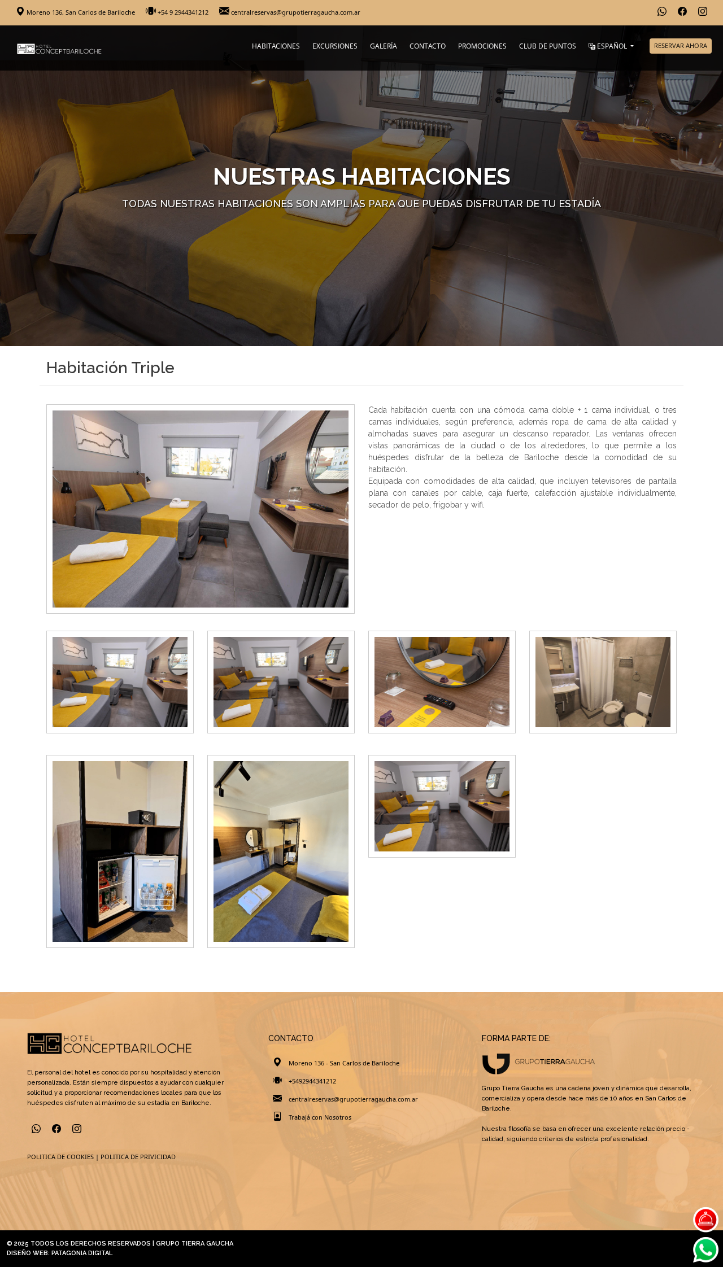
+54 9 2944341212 (183, 12)
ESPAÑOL (612, 46)
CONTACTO (428, 46)
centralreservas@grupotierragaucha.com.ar (294, 12)
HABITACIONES (276, 46)
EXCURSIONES (335, 46)
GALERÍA (383, 46)
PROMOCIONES (482, 46)
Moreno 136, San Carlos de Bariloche (81, 12)
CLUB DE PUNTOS (547, 46)
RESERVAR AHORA (680, 45)
